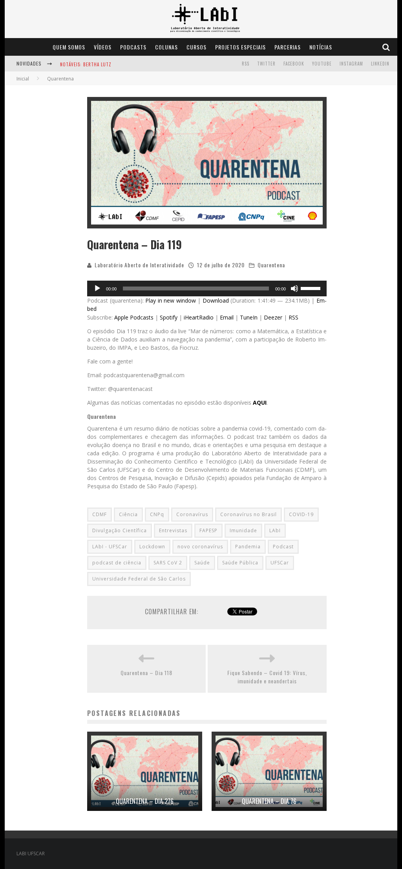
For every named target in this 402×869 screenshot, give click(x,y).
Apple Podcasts (133, 317)
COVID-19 (301, 514)
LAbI (275, 530)
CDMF (99, 514)
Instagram (351, 63)
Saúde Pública (240, 562)
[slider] (312, 288)
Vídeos (102, 47)
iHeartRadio (199, 317)
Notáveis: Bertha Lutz (85, 64)
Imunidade (243, 530)
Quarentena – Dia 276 (145, 801)
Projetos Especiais (240, 47)
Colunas (166, 47)
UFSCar (279, 562)
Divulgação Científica (119, 530)
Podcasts (133, 47)
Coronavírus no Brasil (248, 514)
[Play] (97, 288)
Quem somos (69, 47)
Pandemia (248, 546)
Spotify (168, 317)
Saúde (202, 562)
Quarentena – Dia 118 (146, 672)
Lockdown (152, 546)
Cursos (196, 47)
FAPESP (208, 530)
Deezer (273, 317)
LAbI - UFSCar (109, 546)
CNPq (157, 514)
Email (227, 317)
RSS (245, 63)
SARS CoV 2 (167, 562)
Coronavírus (192, 514)
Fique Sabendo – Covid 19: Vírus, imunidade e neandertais (267, 676)
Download (216, 300)
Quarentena (271, 265)
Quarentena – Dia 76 (269, 801)
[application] (207, 288)
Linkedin (380, 63)
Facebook (293, 63)
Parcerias (287, 47)
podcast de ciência (116, 562)
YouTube (322, 63)
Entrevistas (173, 530)
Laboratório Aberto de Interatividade (139, 265)
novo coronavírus (200, 546)
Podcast (283, 546)
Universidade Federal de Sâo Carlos (139, 578)
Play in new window (170, 300)
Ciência (128, 514)
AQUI (260, 402)
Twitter (266, 63)
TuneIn (249, 317)
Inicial (22, 78)
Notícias (320, 47)
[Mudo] (294, 288)
